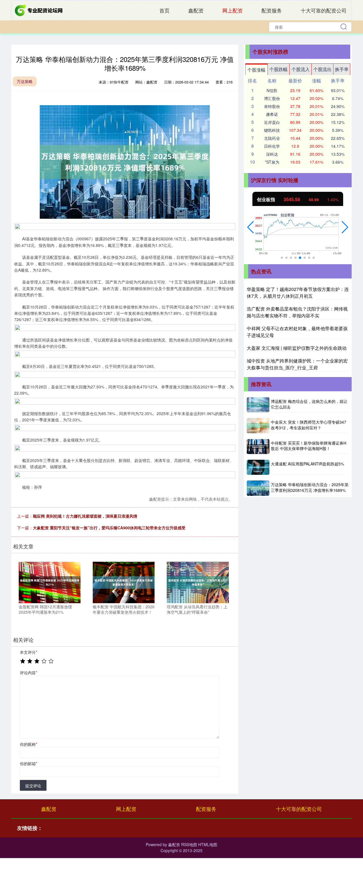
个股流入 (301, 69)
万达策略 (25, 81)
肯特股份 (272, 106)
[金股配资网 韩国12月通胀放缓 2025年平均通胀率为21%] (50, 581)
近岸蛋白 (272, 122)
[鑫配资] (39, 10)
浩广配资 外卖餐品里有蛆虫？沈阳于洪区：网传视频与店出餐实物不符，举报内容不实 (297, 312)
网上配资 (232, 10)
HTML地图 (207, 844)
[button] (250, 227)
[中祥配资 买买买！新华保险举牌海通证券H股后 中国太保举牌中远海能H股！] (258, 446)
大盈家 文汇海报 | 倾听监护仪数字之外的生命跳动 (297, 348)
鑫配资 (196, 10)
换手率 (342, 69)
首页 (164, 10)
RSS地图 (189, 844)
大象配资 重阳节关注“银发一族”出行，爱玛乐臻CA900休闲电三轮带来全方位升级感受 (109, 527)
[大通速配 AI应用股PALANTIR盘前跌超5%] (258, 467)
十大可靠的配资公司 (324, 10)
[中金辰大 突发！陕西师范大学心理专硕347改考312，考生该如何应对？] (258, 425)
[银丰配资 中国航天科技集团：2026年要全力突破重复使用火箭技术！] (124, 581)
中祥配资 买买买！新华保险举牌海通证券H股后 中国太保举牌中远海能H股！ (308, 445)
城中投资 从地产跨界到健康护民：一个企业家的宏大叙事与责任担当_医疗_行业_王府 (297, 364)
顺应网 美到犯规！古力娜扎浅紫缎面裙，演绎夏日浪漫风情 (85, 516)
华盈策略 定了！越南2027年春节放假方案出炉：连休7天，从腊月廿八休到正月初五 (298, 292)
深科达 (272, 154)
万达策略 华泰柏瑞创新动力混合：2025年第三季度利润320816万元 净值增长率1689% (310, 487)
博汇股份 (272, 98)
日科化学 (272, 146)
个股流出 (322, 69)
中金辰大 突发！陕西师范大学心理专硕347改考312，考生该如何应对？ (308, 424)
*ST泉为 (272, 162)
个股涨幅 (256, 69)
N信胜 (272, 90)
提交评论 (33, 785)
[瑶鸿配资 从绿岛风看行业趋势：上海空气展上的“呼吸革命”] (198, 581)
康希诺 (272, 114)
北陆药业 (272, 138)
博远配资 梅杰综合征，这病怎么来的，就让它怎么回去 (309, 404)
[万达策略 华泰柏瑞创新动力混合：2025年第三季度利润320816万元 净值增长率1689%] (258, 488)
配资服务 (271, 10)
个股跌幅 (278, 69)
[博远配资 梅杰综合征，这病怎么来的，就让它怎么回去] (258, 404)
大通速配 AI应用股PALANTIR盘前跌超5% (307, 464)
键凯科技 (272, 130)
